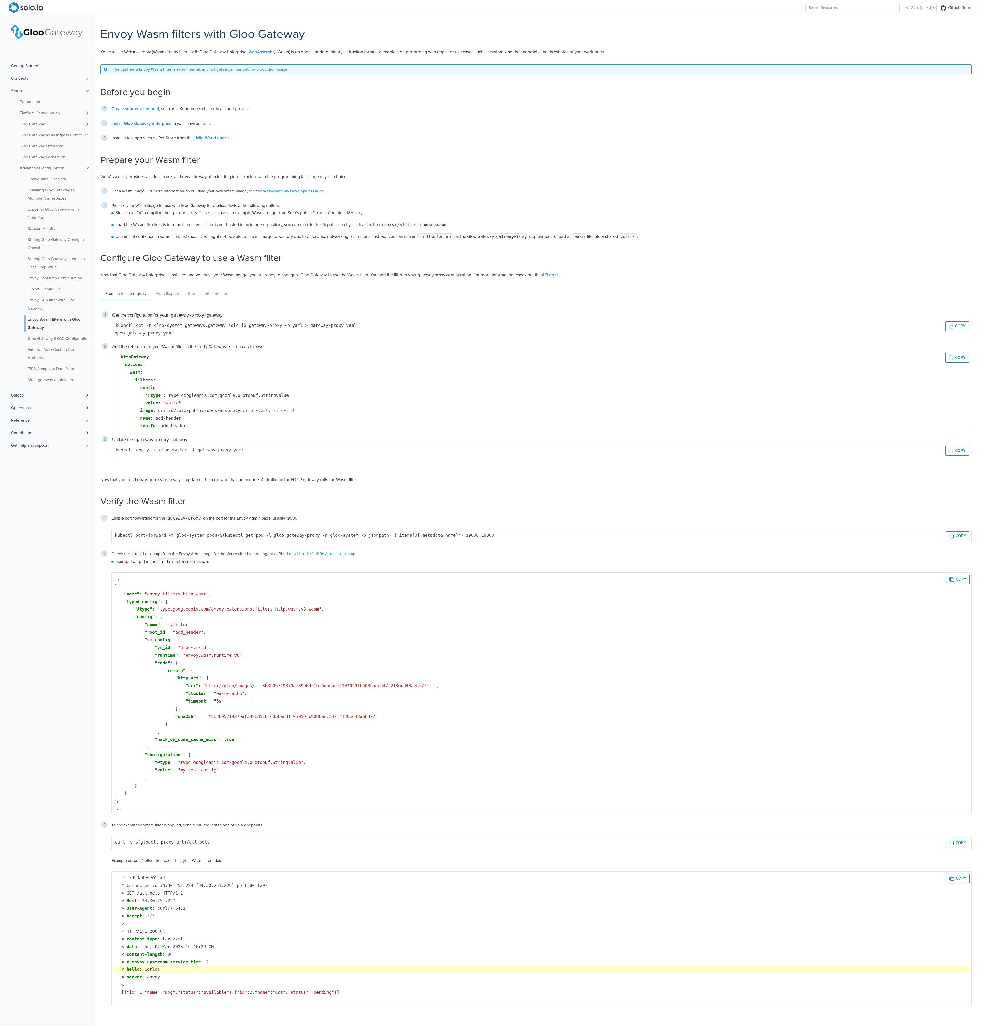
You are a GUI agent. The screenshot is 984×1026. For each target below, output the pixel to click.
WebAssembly (262, 52)
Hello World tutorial (212, 138)
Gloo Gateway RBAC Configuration (59, 338)
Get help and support (30, 445)
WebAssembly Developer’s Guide (293, 191)
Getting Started (24, 65)
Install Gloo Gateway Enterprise (141, 123)
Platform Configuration (40, 113)
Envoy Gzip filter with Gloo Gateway (51, 304)
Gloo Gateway (32, 124)
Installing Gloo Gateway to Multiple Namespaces (51, 194)
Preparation (30, 102)
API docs (550, 275)
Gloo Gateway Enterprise (42, 146)
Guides (17, 395)
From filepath (167, 293)
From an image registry (125, 293)
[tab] (125, 294)
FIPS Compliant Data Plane (51, 368)
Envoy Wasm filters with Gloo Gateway (54, 323)
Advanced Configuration (42, 168)
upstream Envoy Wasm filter (145, 69)
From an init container (207, 293)
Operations (21, 407)
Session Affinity (41, 228)
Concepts (19, 78)
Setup (16, 91)
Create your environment (135, 109)
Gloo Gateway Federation (42, 157)
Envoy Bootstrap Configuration (55, 278)
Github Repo (959, 8)
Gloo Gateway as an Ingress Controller (54, 135)
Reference (20, 420)
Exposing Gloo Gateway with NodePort (53, 213)
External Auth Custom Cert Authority (52, 353)
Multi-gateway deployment (52, 379)
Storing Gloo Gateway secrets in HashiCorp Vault (56, 263)
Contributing (22, 432)
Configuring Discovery (47, 179)
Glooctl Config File (44, 289)
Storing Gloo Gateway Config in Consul (56, 243)
